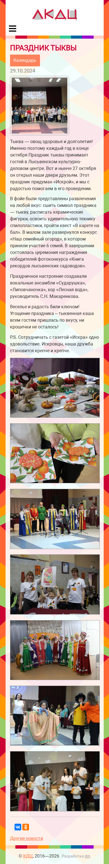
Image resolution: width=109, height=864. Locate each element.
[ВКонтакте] (18, 827)
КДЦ (28, 856)
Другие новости (26, 838)
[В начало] (54, 19)
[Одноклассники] (25, 827)
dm (87, 856)
